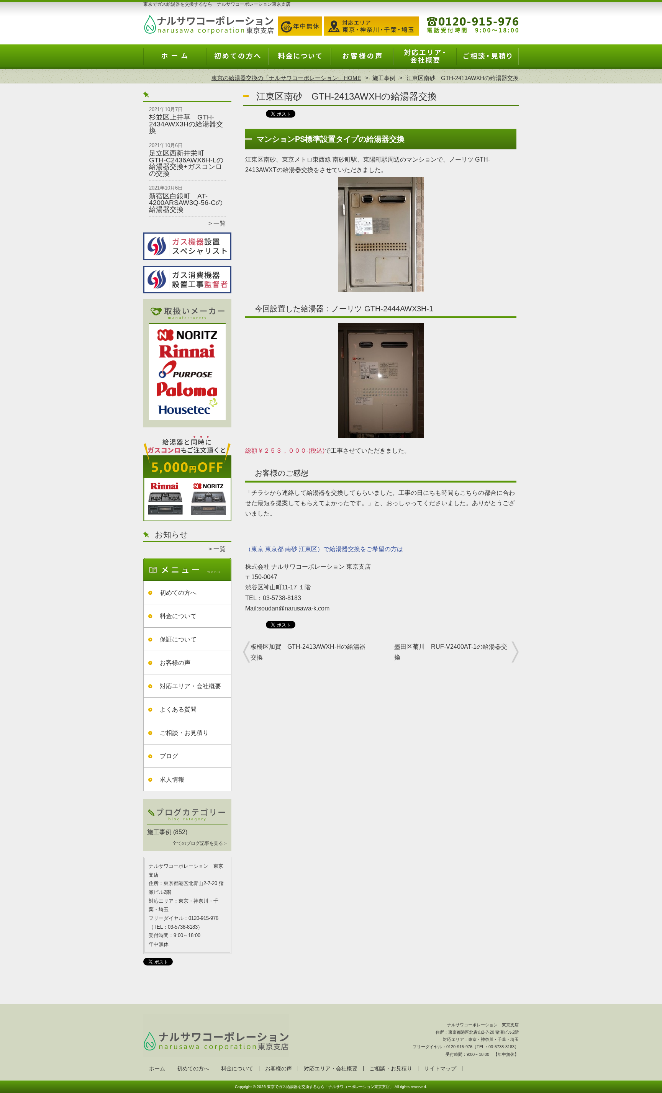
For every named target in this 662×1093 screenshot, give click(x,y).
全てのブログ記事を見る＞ (200, 843)
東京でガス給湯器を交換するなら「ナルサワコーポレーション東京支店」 (330, 1087)
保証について (178, 639)
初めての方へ (237, 60)
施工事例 (383, 78)
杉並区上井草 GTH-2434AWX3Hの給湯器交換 (186, 123)
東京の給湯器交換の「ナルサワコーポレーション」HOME (286, 78)
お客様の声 (362, 60)
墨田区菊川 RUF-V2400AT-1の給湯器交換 (450, 651)
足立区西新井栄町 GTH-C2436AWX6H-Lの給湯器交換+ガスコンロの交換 (186, 163)
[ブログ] (187, 823)
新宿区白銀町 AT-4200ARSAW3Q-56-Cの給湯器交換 (186, 202)
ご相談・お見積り (487, 60)
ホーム (174, 60)
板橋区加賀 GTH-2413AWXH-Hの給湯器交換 (308, 651)
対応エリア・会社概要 (424, 60)
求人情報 (172, 779)
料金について (300, 60)
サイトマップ (440, 1069)
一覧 (219, 223)
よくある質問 (178, 709)
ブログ (169, 756)
